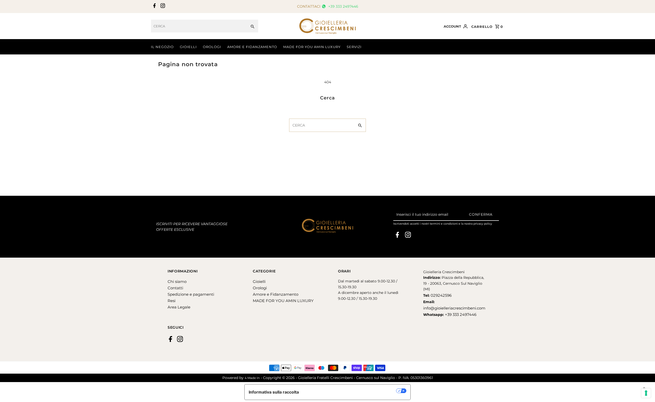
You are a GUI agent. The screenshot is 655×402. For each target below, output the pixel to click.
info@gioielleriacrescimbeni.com (454, 308)
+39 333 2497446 (342, 6)
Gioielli (259, 281)
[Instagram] (162, 7)
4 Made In (252, 378)
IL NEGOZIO (162, 47)
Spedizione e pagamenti (191, 294)
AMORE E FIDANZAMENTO (252, 47)
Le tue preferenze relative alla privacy (350, 390)
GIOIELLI (188, 47)
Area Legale (179, 307)
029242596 (441, 295)
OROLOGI (212, 47)
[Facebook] (154, 7)
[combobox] (199, 26)
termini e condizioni (444, 223)
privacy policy (482, 223)
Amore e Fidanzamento (275, 294)
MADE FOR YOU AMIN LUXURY (312, 47)
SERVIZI (354, 47)
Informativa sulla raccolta (274, 392)
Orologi (260, 287)
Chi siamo (177, 281)
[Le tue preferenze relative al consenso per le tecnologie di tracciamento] (646, 393)
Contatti (175, 287)
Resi (172, 300)
